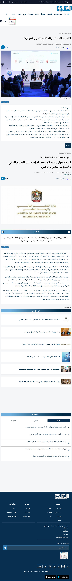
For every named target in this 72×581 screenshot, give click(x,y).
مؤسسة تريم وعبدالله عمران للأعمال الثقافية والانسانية (56, 527)
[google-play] (63, 577)
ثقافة (37, 14)
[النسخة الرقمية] (12, 21)
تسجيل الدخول (23, 2)
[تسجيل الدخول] (26, 2)
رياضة (43, 14)
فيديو (19, 14)
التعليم (68, 145)
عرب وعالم (58, 14)
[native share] (3, 47)
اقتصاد (49, 14)
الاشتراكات (27, 512)
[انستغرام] (3, 2)
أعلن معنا (27, 508)
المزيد (13, 14)
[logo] (64, 9)
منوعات (30, 14)
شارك (6, 47)
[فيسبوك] (9, 2)
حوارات (14, 508)
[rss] (54, 566)
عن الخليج (65, 531)
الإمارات (66, 14)
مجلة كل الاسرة (12, 516)
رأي (24, 14)
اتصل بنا (65, 534)
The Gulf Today (11, 512)
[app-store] (50, 577)
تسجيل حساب (15, 2)
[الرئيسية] (62, 499)
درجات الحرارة (41, 2)
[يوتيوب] (1, 2)
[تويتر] (6, 2)
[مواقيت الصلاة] (1, 21)
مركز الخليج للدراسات (62, 537)
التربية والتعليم (62, 33)
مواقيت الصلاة (49, 2)
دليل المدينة (26, 516)
